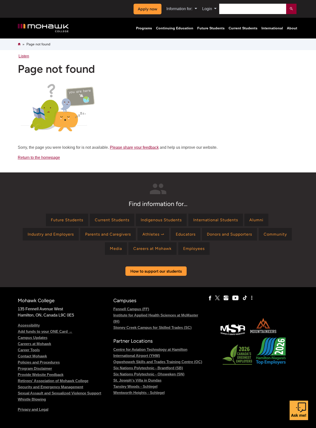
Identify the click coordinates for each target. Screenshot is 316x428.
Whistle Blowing (32, 399)
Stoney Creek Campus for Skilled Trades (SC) (152, 327)
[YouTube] (235, 298)
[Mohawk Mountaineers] (263, 334)
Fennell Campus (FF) (131, 309)
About (292, 28)
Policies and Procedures (39, 362)
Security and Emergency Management (50, 387)
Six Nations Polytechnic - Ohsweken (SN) (148, 374)
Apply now (147, 9)
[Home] (43, 28)
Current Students (243, 28)
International (272, 28)
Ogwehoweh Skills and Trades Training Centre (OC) (157, 362)
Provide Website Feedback (40, 374)
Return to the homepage (39, 157)
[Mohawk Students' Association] (232, 334)
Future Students (211, 28)
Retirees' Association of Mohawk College (53, 381)
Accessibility (29, 325)
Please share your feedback (134, 147)
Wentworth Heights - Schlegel (139, 393)
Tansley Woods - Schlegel (135, 386)
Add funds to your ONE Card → (45, 331)
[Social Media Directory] (251, 298)
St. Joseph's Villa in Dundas (137, 380)
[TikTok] (244, 298)
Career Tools (29, 350)
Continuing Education (174, 28)
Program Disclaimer (35, 368)
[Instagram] (226, 298)
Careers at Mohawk (34, 344)
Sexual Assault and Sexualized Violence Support (59, 393)
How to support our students (156, 271)
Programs (144, 28)
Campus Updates (32, 337)
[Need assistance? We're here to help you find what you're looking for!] (299, 410)
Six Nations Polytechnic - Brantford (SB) (148, 368)
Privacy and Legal (33, 409)
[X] (217, 298)
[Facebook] (210, 298)
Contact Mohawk (32, 356)
